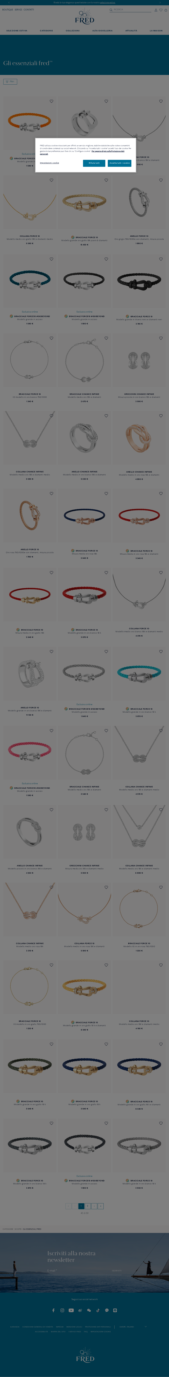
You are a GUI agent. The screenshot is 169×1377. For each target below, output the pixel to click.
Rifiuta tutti (94, 163)
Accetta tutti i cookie (120, 163)
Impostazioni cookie (49, 163)
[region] (85, 155)
